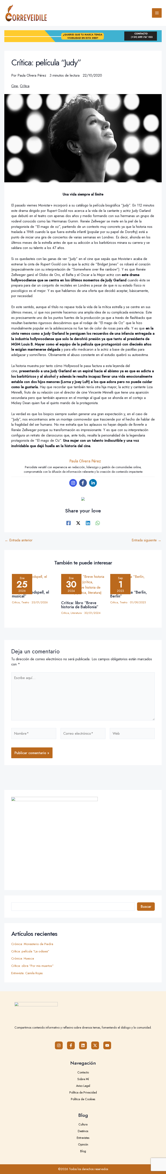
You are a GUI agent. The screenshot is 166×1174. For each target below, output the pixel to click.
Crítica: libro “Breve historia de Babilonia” (79, 605)
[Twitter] (78, 522)
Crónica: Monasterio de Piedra (32, 944)
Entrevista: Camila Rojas (27, 973)
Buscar (146, 906)
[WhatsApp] (98, 522)
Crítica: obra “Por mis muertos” (32, 965)
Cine (14, 85)
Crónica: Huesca (22, 958)
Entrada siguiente (146, 540)
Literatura (76, 613)
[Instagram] (73, 483)
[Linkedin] (93, 483)
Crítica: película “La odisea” (30, 951)
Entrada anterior (18, 540)
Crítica (24, 85)
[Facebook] (83, 483)
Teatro (25, 602)
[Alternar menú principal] (157, 13)
